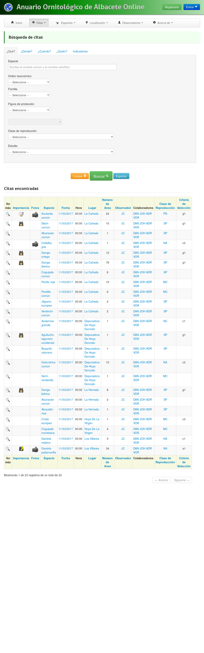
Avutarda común (47, 215)
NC (165, 321)
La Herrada (91, 390)
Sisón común (45, 225)
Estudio (13, 146)
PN (165, 213)
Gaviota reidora (46, 441)
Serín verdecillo (47, 378)
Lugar (92, 208)
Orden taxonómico (19, 76)
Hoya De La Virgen (91, 421)
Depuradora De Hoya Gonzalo (92, 325)
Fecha (66, 208)
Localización (97, 23)
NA (165, 243)
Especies (66, 23)
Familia (12, 89)
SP (165, 223)
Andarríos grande (47, 323)
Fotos (35, 208)
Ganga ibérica (45, 264)
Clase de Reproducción (165, 206)
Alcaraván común (47, 235)
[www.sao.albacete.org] (8, 7)
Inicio (18, 23)
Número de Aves (107, 204)
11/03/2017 (66, 213)
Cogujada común (47, 274)
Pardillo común (46, 294)
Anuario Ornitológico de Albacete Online (80, 7)
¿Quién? (62, 51)
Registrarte (172, 7)
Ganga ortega (45, 255)
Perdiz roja (48, 282)
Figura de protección (21, 104)
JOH (142, 213)
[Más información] (8, 213)
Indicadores (80, 51)
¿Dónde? (26, 51)
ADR (149, 213)
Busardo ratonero (46, 350)
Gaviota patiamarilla (48, 450)
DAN (136, 213)
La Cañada (91, 213)
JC (123, 213)
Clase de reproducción (22, 131)
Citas (39, 23)
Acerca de (163, 23)
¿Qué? (11, 51)
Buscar (100, 176)
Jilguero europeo (46, 303)
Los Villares (91, 439)
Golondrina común (48, 364)
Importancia (21, 208)
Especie (13, 61)
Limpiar (78, 176)
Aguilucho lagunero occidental (47, 339)
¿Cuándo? (44, 51)
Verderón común (47, 313)
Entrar (190, 7)
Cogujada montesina (48, 431)
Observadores (131, 23)
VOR (136, 217)
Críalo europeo (46, 421)
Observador (123, 208)
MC (165, 282)
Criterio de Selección (184, 204)
